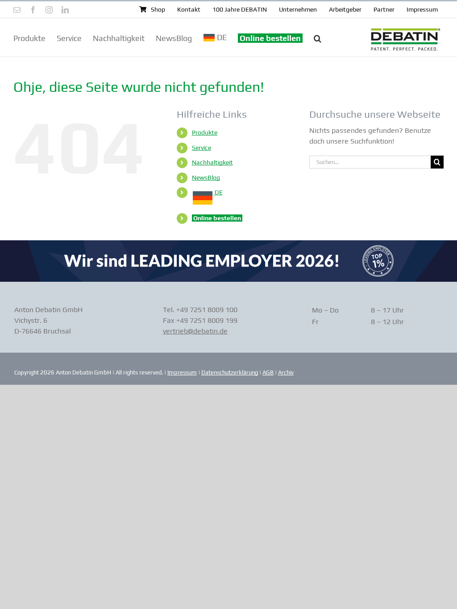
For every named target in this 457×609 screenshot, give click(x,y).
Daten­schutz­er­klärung (229, 372)
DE (218, 192)
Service (201, 147)
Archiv (286, 372)
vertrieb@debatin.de (195, 331)
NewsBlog (206, 177)
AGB (268, 372)
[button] (317, 37)
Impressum (182, 372)
